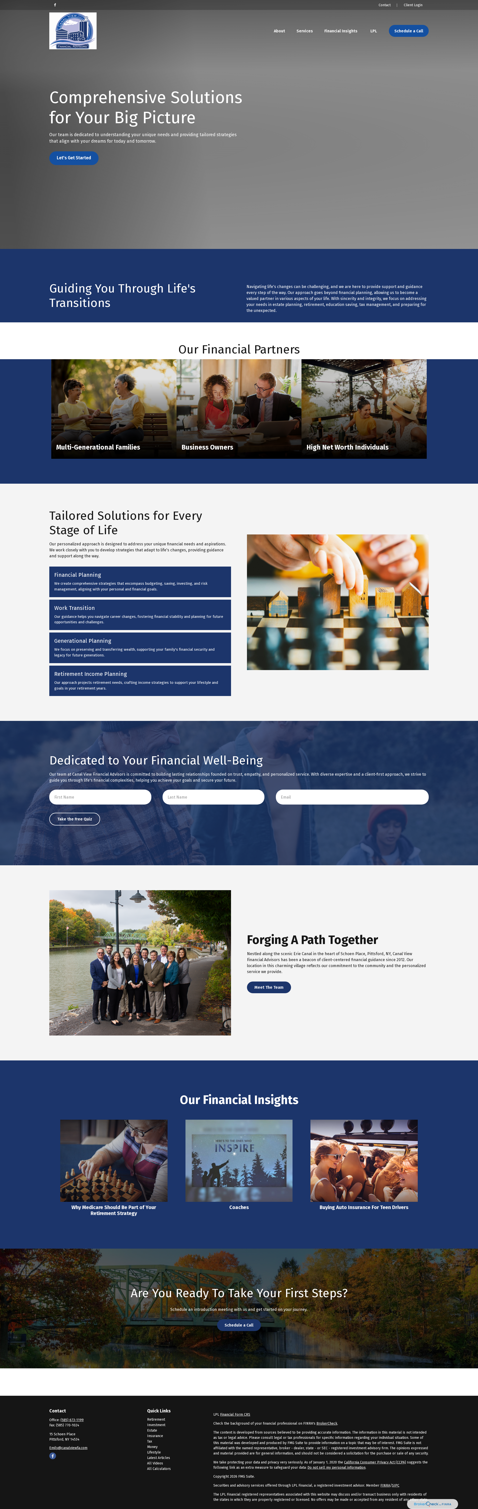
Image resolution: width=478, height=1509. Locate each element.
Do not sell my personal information (336, 1467)
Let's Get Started (74, 158)
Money (152, 1447)
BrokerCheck (326, 1423)
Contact (385, 5)
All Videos (155, 1463)
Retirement (156, 1419)
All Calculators (159, 1469)
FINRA (385, 1485)
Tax (149, 1441)
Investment (156, 1425)
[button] (279, 30)
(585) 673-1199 (72, 1420)
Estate (152, 1430)
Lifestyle (154, 1452)
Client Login (413, 5)
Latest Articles (158, 1458)
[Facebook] (54, 5)
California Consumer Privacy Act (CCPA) (375, 1462)
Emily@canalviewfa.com (68, 1448)
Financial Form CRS (235, 1414)
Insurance (155, 1436)
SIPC (395, 1485)
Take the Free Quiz (74, 819)
